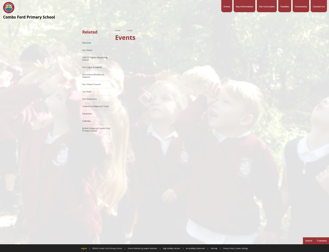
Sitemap (214, 248)
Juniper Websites (150, 248)
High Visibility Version (171, 248)
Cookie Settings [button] (241, 248)
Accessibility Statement (195, 248)
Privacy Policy (228, 248)
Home (118, 30)
